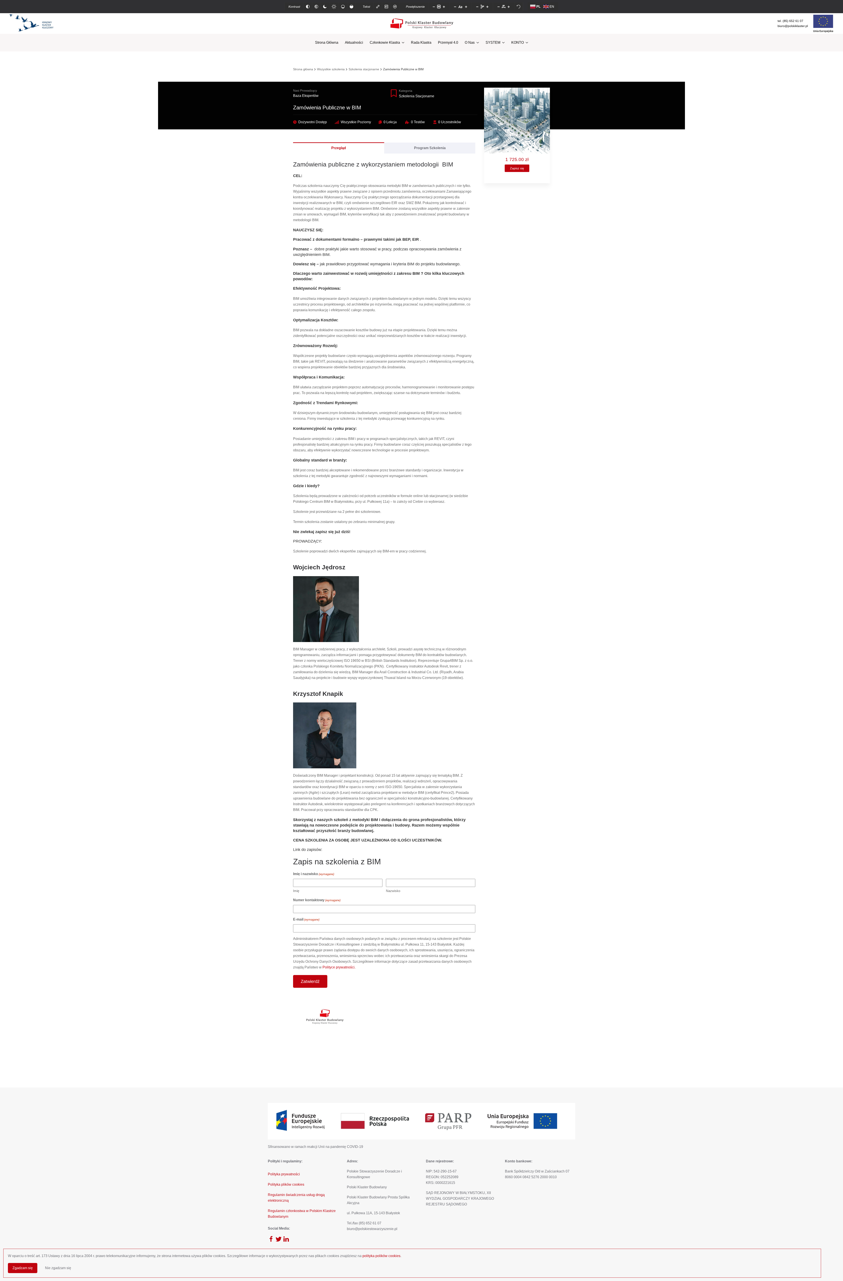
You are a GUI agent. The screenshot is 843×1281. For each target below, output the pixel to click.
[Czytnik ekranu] (395, 6)
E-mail (306, 919)
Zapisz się (517, 168)
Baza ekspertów (306, 96)
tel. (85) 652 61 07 (790, 21)
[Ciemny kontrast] (325, 6)
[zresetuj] (518, 6)
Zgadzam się (23, 1268)
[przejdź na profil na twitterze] (278, 1239)
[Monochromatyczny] (316, 6)
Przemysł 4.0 (448, 42)
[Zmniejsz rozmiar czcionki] (455, 6)
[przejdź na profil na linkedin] (286, 1239)
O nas (470, 42)
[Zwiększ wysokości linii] (487, 6)
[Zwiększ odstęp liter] (508, 6)
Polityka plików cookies (286, 1184)
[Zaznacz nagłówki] (386, 6)
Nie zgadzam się (58, 1268)
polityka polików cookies (381, 1256)
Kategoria (405, 90)
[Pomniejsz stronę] (434, 6)
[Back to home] (421, 23)
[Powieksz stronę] (444, 6)
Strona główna (326, 42)
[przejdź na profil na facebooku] (271, 1239)
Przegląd (338, 148)
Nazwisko (393, 891)
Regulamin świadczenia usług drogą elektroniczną (296, 1197)
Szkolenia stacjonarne (416, 96)
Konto (517, 42)
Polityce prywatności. (338, 967)
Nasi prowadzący (305, 90)
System (493, 42)
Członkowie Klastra (385, 42)
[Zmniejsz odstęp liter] (498, 6)
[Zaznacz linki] (377, 6)
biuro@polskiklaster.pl (793, 26)
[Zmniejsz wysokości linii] (477, 6)
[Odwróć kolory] (307, 6)
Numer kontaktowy (316, 900)
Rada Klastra (421, 42)
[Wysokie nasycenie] (351, 6)
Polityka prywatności (284, 1174)
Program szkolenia (430, 148)
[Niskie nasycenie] (343, 6)
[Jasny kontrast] (334, 6)
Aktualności (354, 42)
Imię (296, 891)
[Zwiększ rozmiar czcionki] (466, 6)
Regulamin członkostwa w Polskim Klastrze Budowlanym (302, 1213)
